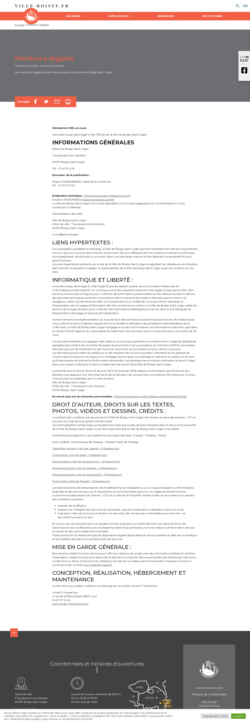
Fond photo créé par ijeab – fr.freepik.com (79, 455)
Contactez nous (209, 705)
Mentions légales (209, 698)
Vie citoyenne (212, 16)
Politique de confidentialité (209, 694)
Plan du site (209, 702)
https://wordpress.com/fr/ (97, 199)
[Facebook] (244, 70)
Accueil (19, 24)
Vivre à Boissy (118, 16)
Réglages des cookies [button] (215, 716)
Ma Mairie (73, 16)
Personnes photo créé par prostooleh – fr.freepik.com (87, 474)
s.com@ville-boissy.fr (98, 565)
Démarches (165, 16)
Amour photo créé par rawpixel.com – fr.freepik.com (86, 461)
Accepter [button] (238, 716)
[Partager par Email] (57, 101)
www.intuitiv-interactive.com (70, 603)
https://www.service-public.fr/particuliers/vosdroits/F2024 (150, 396)
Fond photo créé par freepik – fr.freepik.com (81, 481)
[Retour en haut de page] (14, 632)
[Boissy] (209, 665)
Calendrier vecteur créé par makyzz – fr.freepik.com (85, 448)
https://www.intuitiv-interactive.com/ (107, 195)
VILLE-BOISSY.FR (42, 6)
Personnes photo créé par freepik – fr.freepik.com (84, 468)
